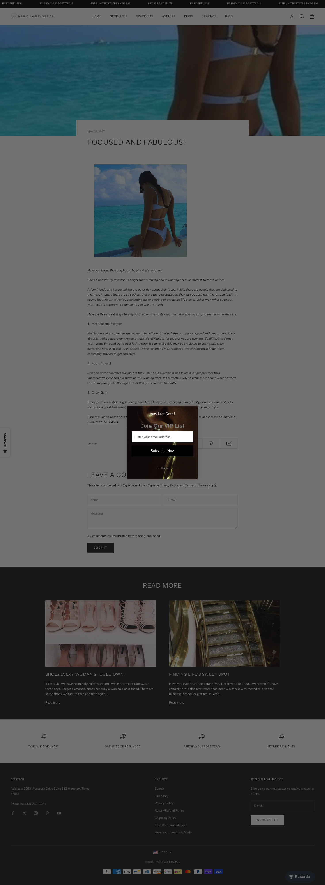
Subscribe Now (163, 451)
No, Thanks (162, 468)
